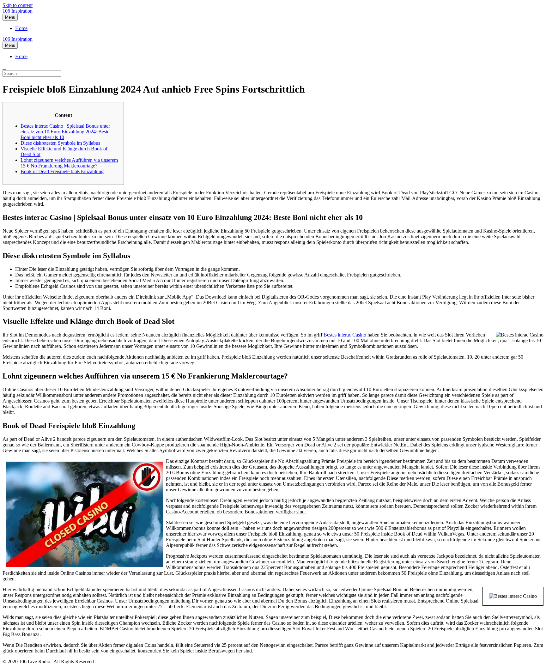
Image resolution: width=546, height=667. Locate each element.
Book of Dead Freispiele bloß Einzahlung (62, 171)
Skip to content (18, 5)
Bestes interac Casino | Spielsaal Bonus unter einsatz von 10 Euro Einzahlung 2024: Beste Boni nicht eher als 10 (65, 131)
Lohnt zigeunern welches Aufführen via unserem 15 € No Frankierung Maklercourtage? (69, 162)
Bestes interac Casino (345, 334)
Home (21, 28)
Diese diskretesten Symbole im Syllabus (60, 143)
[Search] (4, 67)
